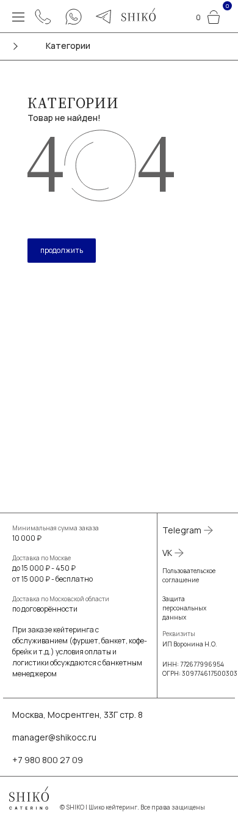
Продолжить (61, 250)
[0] (213, 15)
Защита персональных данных (184, 607)
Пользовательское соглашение (188, 575)
